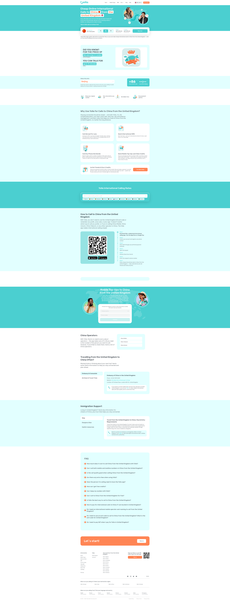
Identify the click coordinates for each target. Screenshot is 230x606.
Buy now (140, 31)
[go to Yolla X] (133, 576)
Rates (81, 555)
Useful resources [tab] (88, 427)
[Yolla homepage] (84, 2)
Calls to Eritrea (106, 562)
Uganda (129, 199)
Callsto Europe (83, 584)
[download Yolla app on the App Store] (92, 257)
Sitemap (82, 572)
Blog (126, 2)
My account (146, 2)
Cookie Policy (131, 598)
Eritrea (104, 199)
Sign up (142, 541)
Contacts (94, 557)
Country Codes (83, 562)
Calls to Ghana (105, 558)
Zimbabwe (98, 199)
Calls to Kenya (105, 563)
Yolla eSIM (82, 564)
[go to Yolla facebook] (127, 576)
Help (130, 2)
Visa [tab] (83, 418)
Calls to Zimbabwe (106, 560)
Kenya (110, 199)
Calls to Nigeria (106, 556)
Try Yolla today (140, 169)
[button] (138, 3)
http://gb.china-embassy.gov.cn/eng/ (120, 380)
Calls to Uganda (106, 569)
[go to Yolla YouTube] (136, 576)
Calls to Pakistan (106, 572)
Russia (116, 199)
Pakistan (142, 199)
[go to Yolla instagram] (130, 576)
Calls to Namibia (106, 570)
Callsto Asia (97, 584)
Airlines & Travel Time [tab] (89, 378)
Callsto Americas (126, 584)
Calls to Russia (105, 565)
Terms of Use (139, 598)
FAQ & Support (95, 555)
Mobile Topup (112, 2)
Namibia (135, 199)
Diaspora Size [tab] (87, 422)
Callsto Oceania (140, 584)
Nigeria (86, 199)
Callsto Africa (111, 584)
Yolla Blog (82, 569)
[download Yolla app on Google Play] (102, 257)
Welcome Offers (83, 559)
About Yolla (82, 567)
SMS (118, 2)
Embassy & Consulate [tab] (89, 373)
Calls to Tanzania (106, 567)
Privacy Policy (147, 598)
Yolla (127, 388)
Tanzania (123, 199)
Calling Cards (82, 566)
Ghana (92, 199)
